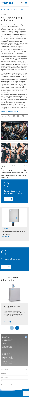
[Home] (1, 10)
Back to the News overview (8, 111)
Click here (7, 199)
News (5, 9)
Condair (7, 2)
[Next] (17, 328)
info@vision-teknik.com (7, 347)
